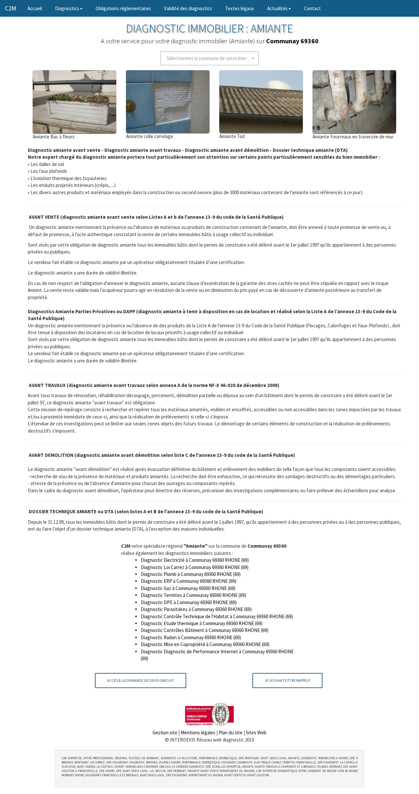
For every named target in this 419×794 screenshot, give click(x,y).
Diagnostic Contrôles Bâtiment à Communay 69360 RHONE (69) (204, 630)
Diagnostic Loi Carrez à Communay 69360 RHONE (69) (194, 567)
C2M (10, 8)
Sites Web (256, 732)
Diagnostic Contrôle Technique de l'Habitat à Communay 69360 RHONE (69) (217, 616)
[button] (209, 58)
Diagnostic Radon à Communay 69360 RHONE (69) (191, 637)
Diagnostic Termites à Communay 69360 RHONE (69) (193, 595)
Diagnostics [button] (67, 8)
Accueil (37, 8)
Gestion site (165, 732)
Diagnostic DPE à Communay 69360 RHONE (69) (189, 602)
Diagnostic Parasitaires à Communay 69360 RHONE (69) (196, 609)
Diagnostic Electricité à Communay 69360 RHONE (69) (195, 560)
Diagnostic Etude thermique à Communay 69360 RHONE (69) (202, 623)
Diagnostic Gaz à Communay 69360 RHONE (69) (188, 588)
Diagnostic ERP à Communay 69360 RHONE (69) (188, 581)
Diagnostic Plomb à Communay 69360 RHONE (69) (191, 574)
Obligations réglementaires (123, 8)
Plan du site (231, 732)
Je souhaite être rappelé (287, 680)
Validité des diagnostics (188, 8)
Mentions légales (198, 732)
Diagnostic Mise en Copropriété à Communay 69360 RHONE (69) (205, 644)
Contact (312, 8)
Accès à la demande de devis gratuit (140, 680)
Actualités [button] (277, 8)
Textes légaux (239, 8)
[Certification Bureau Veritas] (209, 714)
